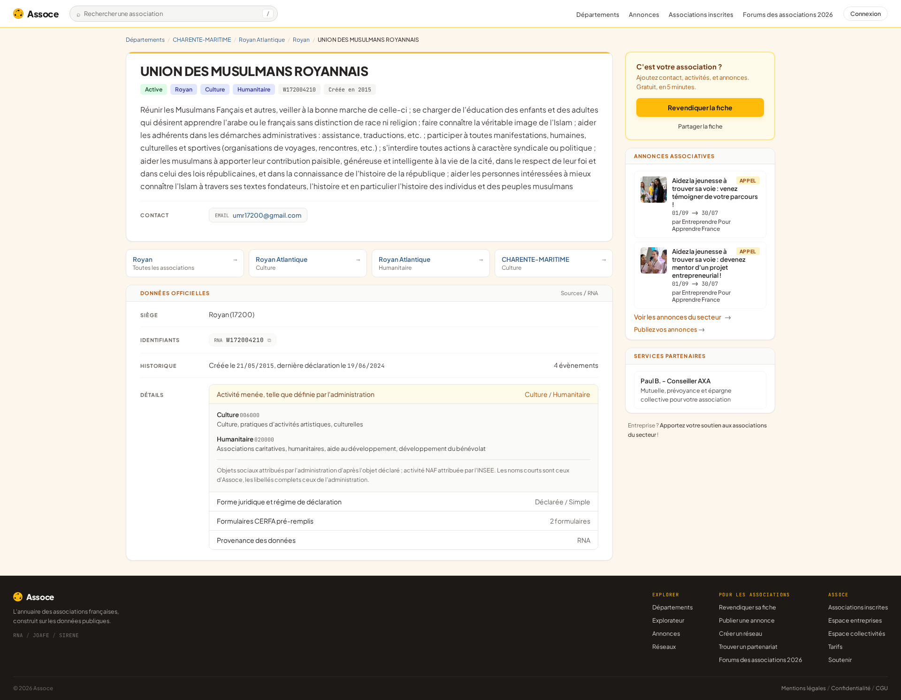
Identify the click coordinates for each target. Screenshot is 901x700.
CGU (882, 688)
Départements (597, 14)
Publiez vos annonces (669, 329)
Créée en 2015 (349, 89)
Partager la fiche (700, 126)
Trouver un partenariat (748, 646)
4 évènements (576, 365)
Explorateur (668, 620)
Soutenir (840, 659)
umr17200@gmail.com (258, 215)
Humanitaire (253, 89)
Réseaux (664, 646)
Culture (215, 89)
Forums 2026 (788, 14)
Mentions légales (803, 688)
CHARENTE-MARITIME (202, 39)
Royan (301, 39)
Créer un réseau (740, 633)
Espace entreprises (855, 620)
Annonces (644, 14)
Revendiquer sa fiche (747, 607)
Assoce (43, 13)
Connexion (865, 13)
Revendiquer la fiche (700, 107)
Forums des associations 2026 (760, 659)
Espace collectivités (856, 633)
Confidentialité (850, 688)
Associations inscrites (701, 14)
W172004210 (299, 89)
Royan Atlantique (262, 39)
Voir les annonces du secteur (682, 316)
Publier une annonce (747, 620)
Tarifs (835, 646)
